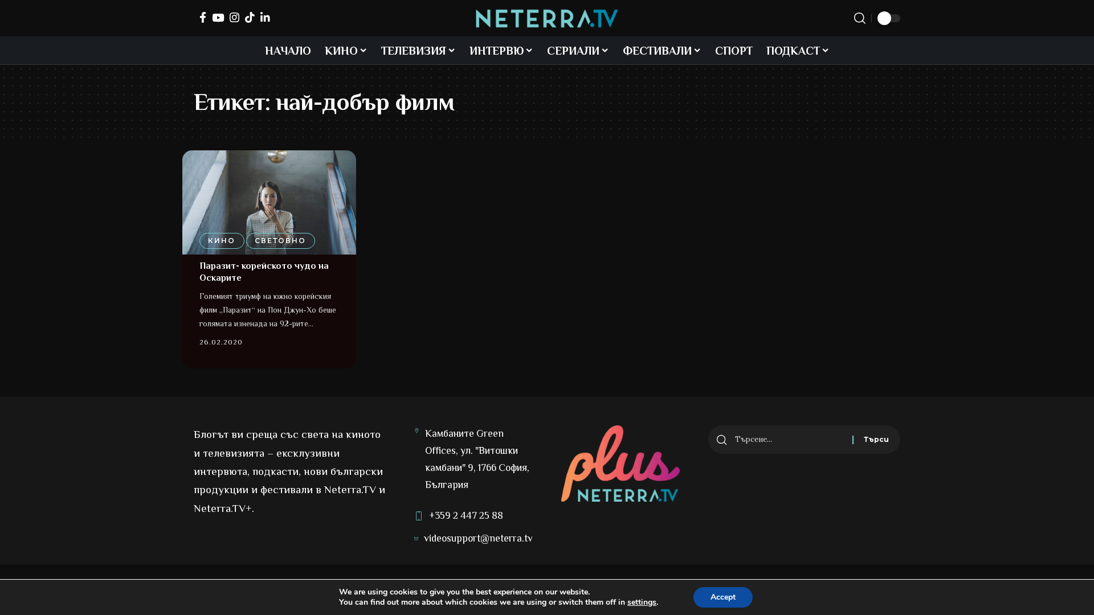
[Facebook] (203, 17)
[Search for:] (789, 439)
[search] (860, 18)
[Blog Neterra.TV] (547, 18)
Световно (280, 240)
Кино (221, 240)
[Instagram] (234, 17)
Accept (723, 597)
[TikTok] (250, 17)
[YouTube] (218, 17)
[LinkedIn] (265, 17)
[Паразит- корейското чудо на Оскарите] (269, 202)
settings (641, 602)
